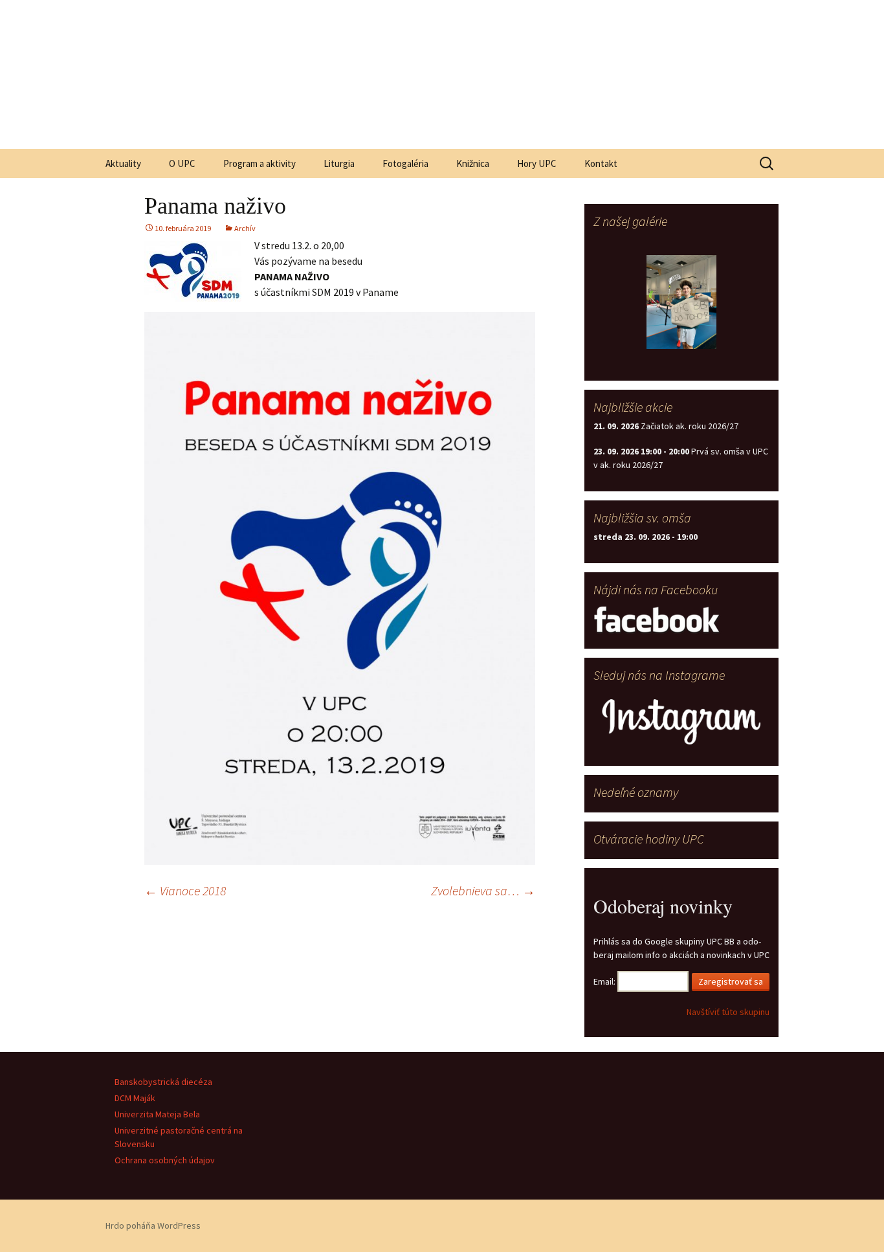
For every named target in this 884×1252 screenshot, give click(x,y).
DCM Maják (135, 1098)
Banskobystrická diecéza (163, 1082)
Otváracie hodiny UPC (648, 839)
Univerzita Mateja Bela (157, 1114)
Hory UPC (537, 163)
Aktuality (123, 163)
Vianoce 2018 (185, 890)
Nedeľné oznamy (635, 792)
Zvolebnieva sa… (483, 890)
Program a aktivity (259, 163)
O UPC (182, 163)
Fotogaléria (405, 163)
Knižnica (472, 163)
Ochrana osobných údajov (165, 1160)
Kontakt (600, 163)
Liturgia (339, 163)
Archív (245, 228)
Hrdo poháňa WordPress (153, 1225)
